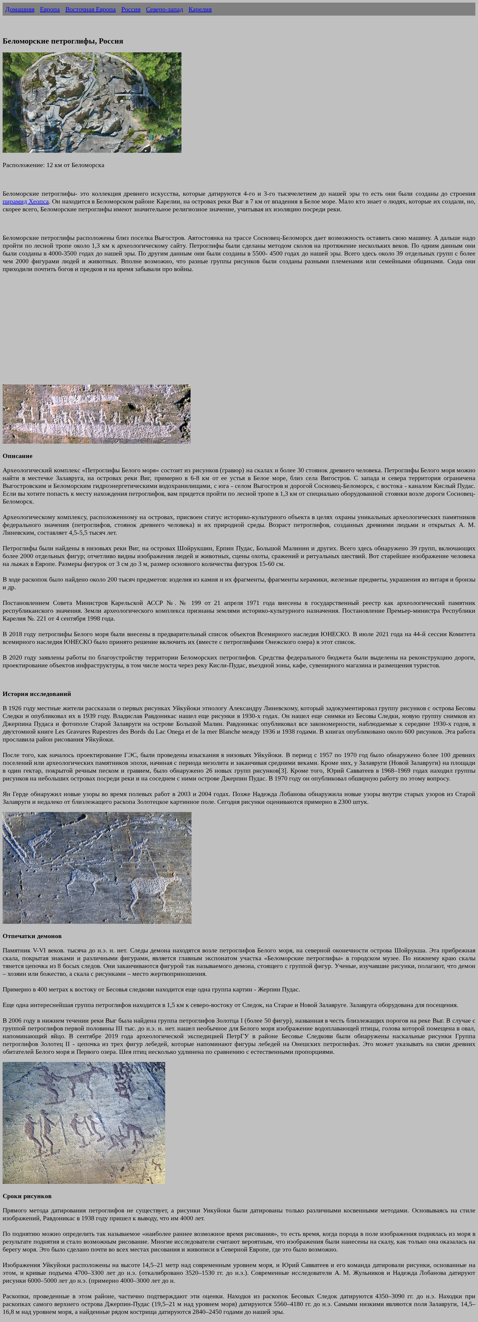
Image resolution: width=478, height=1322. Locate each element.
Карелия (200, 9)
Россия (130, 9)
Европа (50, 9)
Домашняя (19, 9)
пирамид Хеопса (26, 201)
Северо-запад (164, 9)
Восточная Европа (90, 9)
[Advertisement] (198, 332)
